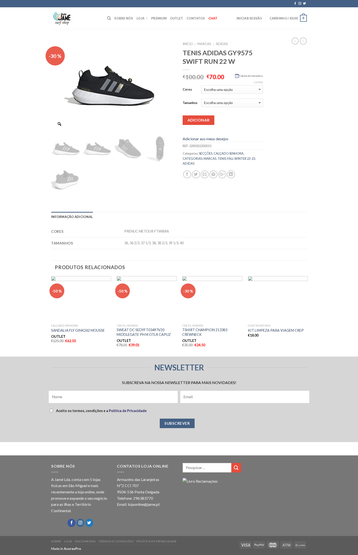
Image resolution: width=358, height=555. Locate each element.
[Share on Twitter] (196, 174)
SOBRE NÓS (123, 18)
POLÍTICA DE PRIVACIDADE (157, 541)
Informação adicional (72, 217)
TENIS (221, 158)
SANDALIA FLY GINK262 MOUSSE (78, 330)
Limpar (258, 82)
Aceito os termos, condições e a (101, 411)
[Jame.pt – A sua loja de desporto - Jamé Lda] (75, 18)
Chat (212, 18)
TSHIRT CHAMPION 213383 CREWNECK (204, 332)
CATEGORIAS (192, 158)
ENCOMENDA (85, 541)
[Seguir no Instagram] (299, 3)
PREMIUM (159, 18)
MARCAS (204, 44)
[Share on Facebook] (187, 174)
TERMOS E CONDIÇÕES (116, 541)
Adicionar (199, 120)
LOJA (141, 18)
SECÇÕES (205, 153)
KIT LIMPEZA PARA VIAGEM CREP (276, 330)
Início (188, 44)
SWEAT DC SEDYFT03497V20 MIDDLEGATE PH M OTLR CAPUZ (144, 332)
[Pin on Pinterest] (213, 174)
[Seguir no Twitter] (304, 3)
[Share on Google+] (222, 174)
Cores (187, 89)
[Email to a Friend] (205, 174)
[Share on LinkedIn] (231, 174)
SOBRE (56, 541)
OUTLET (176, 18)
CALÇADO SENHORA (229, 153)
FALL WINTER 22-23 (241, 158)
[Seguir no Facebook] (295, 3)
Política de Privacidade (128, 411)
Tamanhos (190, 103)
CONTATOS (196, 18)
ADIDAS (222, 44)
